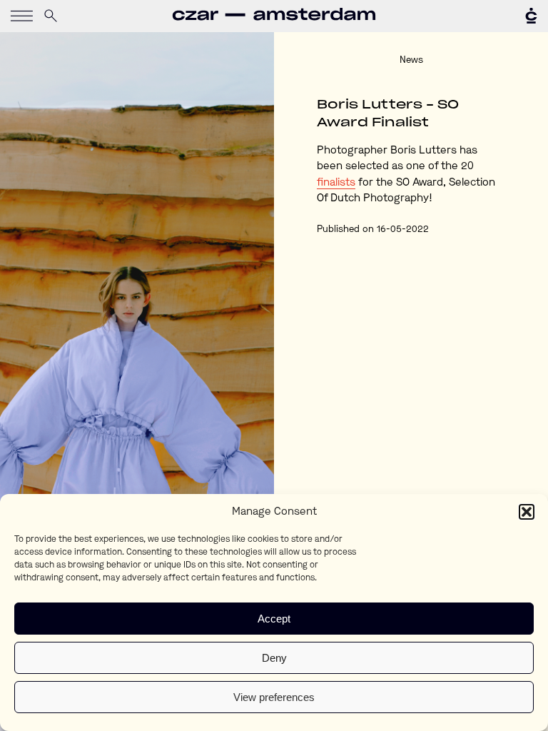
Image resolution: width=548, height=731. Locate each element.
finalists (336, 183)
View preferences (274, 697)
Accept (274, 618)
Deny (274, 658)
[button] (526, 512)
